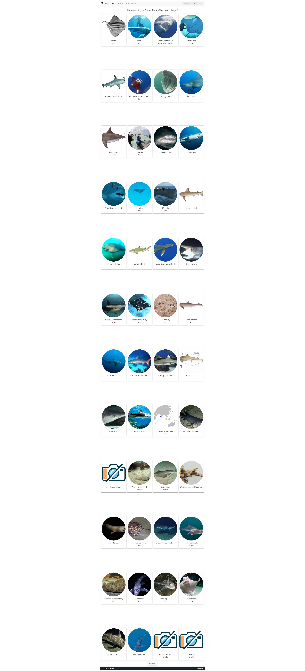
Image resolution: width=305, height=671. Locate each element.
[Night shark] (113, 417)
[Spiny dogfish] (191, 305)
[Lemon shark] (139, 250)
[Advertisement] (152, 58)
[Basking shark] (165, 82)
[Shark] (139, 26)
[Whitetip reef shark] (191, 417)
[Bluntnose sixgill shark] (165, 529)
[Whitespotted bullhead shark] (191, 473)
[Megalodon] (113, 138)
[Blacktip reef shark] (165, 361)
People (113, 3)
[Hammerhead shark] (113, 82)
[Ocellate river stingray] (113, 584)
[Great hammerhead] (113, 305)
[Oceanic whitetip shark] (165, 250)
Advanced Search (123, 3)
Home (107, 3)
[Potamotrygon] (139, 529)
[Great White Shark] (165, 26)
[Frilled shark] (113, 529)
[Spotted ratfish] (113, 640)
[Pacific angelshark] (139, 473)
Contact (133, 3)
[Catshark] (191, 640)
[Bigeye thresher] (165, 640)
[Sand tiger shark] (165, 138)
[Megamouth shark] (113, 250)
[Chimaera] (139, 584)
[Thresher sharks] (113, 361)
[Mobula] (165, 194)
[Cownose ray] (191, 584)
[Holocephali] (165, 584)
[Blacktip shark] (191, 194)
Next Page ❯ (152, 663)
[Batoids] (139, 194)
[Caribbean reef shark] (139, 361)
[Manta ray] (191, 26)
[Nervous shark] (139, 417)
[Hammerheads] (191, 529)
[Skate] (113, 26)
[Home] (102, 3)
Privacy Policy (110, 668)
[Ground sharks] (139, 640)
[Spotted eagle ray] (139, 305)
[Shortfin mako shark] (113, 194)
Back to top (200, 668)
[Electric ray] (165, 305)
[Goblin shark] (191, 250)
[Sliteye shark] (191, 361)
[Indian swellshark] (165, 417)
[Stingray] (139, 138)
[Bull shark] (191, 82)
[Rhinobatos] (165, 473)
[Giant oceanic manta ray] (139, 82)
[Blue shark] (191, 138)
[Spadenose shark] (113, 473)
